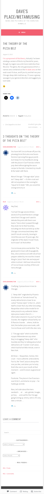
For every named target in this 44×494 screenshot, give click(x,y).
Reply (37, 147)
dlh (4, 202)
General (12, 116)
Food (25, 116)
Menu (23, 32)
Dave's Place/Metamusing (22, 14)
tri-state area (30, 69)
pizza (29, 116)
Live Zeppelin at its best (13, 124)
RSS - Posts (6, 468)
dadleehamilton (9, 147)
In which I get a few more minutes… (34, 126)
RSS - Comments (8, 474)
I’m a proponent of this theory (14, 58)
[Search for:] (22, 432)
